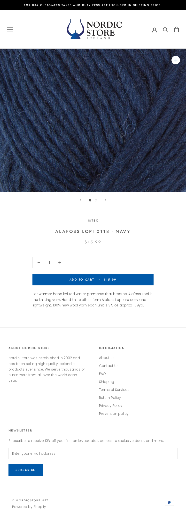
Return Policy (110, 397)
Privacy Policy (110, 405)
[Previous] (80, 200)
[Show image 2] (96, 200)
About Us (107, 357)
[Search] (165, 29)
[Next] (105, 200)
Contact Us (108, 365)
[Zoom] (175, 60)
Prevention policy (114, 413)
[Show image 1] (90, 200)
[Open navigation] (10, 29)
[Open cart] (176, 29)
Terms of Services (114, 389)
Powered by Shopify (29, 506)
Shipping (106, 381)
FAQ (102, 373)
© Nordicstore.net (30, 500)
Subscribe (26, 470)
